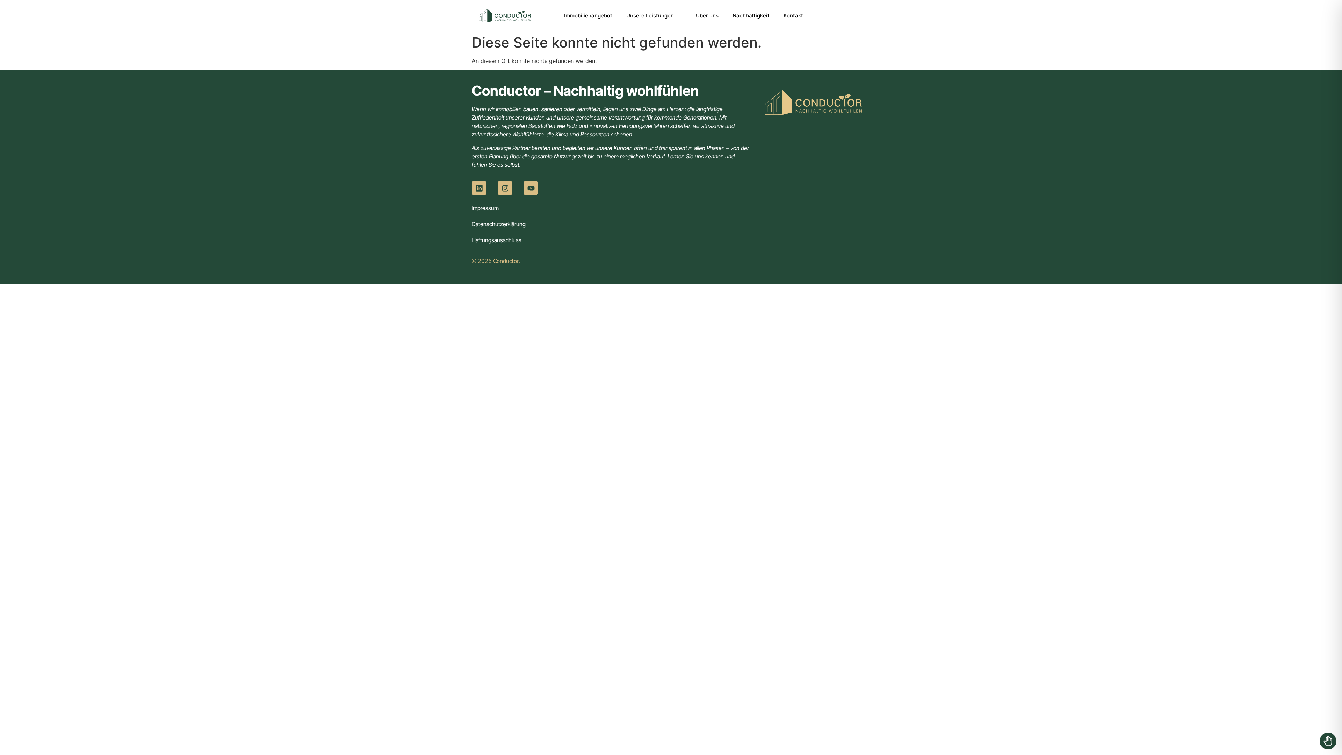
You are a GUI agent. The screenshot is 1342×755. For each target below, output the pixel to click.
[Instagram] (505, 188)
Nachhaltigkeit (751, 15)
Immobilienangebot (588, 15)
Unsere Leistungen (650, 15)
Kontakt (793, 15)
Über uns (707, 15)
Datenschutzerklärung (499, 224)
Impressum (485, 207)
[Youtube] (531, 188)
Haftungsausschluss (496, 240)
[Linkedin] (479, 188)
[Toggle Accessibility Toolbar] (1328, 741)
